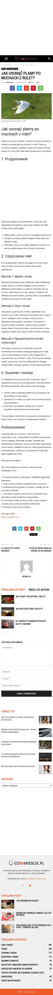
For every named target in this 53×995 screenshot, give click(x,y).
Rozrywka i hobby (9, 957)
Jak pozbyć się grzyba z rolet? (30, 596)
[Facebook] (23, 885)
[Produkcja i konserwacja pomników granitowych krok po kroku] (45, 744)
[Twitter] (30, 885)
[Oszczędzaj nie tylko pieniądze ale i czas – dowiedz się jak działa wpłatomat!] (7, 928)
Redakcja (9, 82)
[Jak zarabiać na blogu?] (7, 904)
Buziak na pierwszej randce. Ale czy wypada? (34, 914)
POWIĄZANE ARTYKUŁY (13, 589)
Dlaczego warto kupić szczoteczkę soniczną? (18, 766)
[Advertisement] (26, 27)
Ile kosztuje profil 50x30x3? (10, 549)
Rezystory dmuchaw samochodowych (19, 965)
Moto (3, 69)
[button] (49, 58)
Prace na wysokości (11, 980)
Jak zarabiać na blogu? (27, 900)
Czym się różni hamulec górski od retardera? (40, 549)
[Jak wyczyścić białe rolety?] (7, 611)
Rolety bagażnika (12, 69)
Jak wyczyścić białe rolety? (29, 609)
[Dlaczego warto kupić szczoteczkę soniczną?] (45, 769)
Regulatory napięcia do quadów (16, 969)
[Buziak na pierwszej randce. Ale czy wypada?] (7, 916)
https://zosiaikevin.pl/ (10, 517)
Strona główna (6, 65)
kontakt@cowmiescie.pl (36, 878)
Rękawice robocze (9, 961)
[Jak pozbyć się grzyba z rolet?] (7, 599)
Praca (4, 949)
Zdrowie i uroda (9, 953)
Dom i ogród (7, 945)
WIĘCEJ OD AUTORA (39, 589)
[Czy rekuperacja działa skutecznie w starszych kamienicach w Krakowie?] (45, 757)
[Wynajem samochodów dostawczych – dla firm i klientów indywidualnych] (45, 732)
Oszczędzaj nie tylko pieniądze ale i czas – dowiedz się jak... (34, 926)
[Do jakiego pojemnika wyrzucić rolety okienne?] (7, 624)
